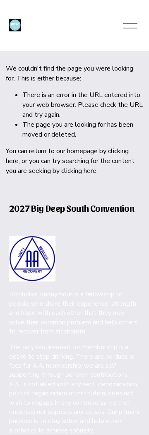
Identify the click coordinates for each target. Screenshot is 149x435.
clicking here (78, 170)
